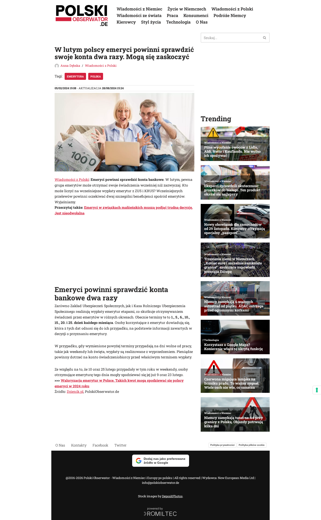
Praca (172, 15)
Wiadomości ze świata (139, 15)
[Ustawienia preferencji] (317, 390)
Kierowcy (126, 22)
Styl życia (151, 22)
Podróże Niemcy (230, 15)
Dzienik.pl (75, 391)
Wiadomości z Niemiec (139, 9)
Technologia (178, 22)
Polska (95, 76)
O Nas (202, 22)
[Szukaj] (265, 38)
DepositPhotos (172, 496)
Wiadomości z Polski (232, 9)
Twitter (120, 445)
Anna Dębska (70, 65)
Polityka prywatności (222, 444)
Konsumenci (195, 15)
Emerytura (75, 76)
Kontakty (78, 445)
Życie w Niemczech (186, 9)
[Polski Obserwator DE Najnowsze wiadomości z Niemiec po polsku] (82, 15)
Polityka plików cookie (252, 444)
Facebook (100, 445)
